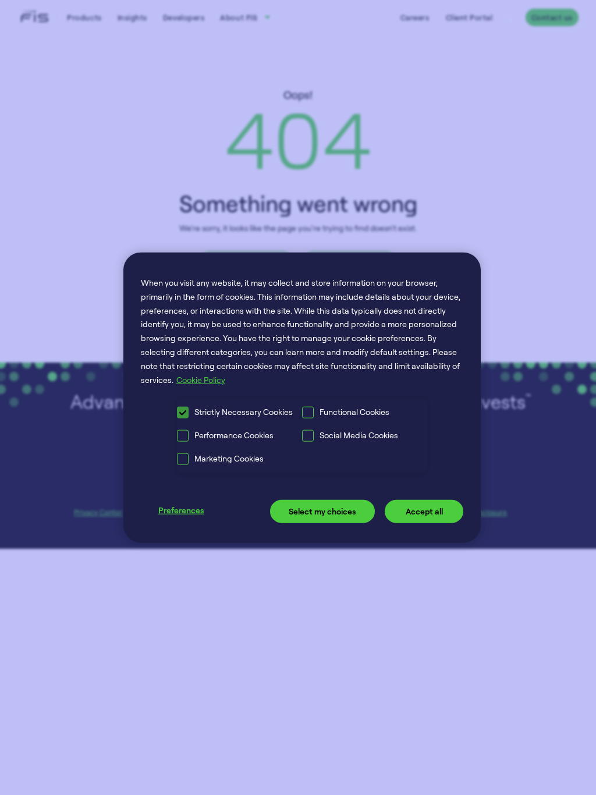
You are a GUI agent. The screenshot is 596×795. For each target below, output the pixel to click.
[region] (302, 398)
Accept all (424, 511)
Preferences (181, 510)
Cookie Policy (200, 379)
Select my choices (322, 511)
